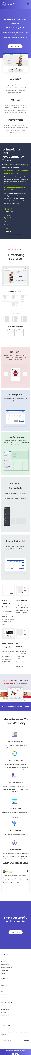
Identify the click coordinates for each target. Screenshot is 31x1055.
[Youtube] (18, 1054)
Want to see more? (15, 706)
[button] (28, 3)
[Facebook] (13, 1054)
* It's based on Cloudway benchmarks (13, 234)
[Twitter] (15, 1054)
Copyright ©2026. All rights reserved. (15, 1050)
